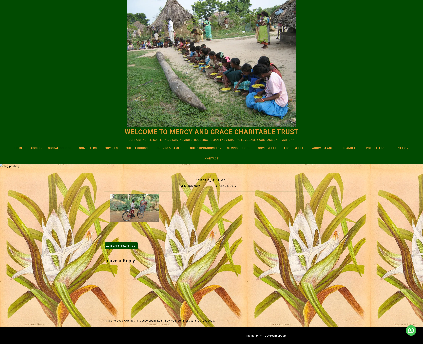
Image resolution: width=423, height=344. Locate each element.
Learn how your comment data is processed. (186, 320)
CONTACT (212, 158)
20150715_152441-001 (121, 245)
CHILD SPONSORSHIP (204, 148)
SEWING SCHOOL (238, 148)
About (35, 148)
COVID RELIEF (267, 148)
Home (19, 148)
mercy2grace (194, 186)
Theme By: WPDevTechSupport (266, 335)
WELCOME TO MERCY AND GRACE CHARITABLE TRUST (211, 132)
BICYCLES (111, 148)
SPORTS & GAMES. (169, 148)
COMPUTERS (88, 148)
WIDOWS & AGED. (323, 148)
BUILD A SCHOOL (137, 148)
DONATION (401, 148)
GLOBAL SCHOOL (59, 148)
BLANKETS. (350, 148)
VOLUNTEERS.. (376, 148)
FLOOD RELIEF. (294, 148)
